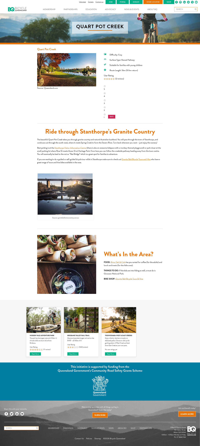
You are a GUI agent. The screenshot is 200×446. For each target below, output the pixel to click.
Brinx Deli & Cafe (118, 262)
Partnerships (70, 9)
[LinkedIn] (17, 414)
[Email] (22, 414)
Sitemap (97, 438)
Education (91, 9)
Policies (89, 438)
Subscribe (100, 415)
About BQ (152, 9)
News (111, 428)
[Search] (195, 9)
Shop (133, 428)
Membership (49, 9)
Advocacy (110, 9)
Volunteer (82, 2)
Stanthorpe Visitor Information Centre (70, 147)
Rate (112, 116)
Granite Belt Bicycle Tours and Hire (136, 159)
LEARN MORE (187, 414)
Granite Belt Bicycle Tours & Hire (129, 278)
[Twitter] (11, 414)
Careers (91, 2)
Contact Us (79, 438)
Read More (35, 354)
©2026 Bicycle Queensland (114, 438)
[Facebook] (6, 414)
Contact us (99, 2)
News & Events (131, 9)
